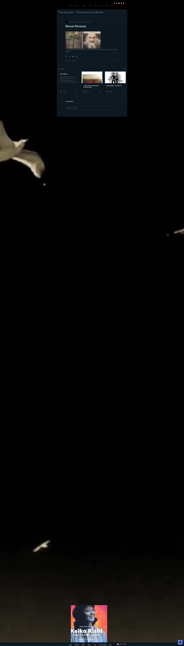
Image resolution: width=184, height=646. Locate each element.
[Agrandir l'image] (74, 40)
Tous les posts (66, 12)
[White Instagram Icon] (125, 644)
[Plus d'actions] (118, 22)
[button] (124, 12)
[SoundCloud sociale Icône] (123, 3)
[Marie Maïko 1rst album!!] (115, 77)
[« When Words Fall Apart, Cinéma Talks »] (92, 77)
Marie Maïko (63, 74)
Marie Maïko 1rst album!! (114, 85)
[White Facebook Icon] (122, 644)
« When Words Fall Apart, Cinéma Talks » (91, 86)
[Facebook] (116, 3)
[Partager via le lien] (76, 56)
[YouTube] (121, 3)
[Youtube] (120, 644)
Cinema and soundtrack (90, 12)
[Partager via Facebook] (66, 56)
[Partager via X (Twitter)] (69, 56)
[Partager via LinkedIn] (73, 56)
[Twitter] (119, 3)
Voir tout (124, 69)
